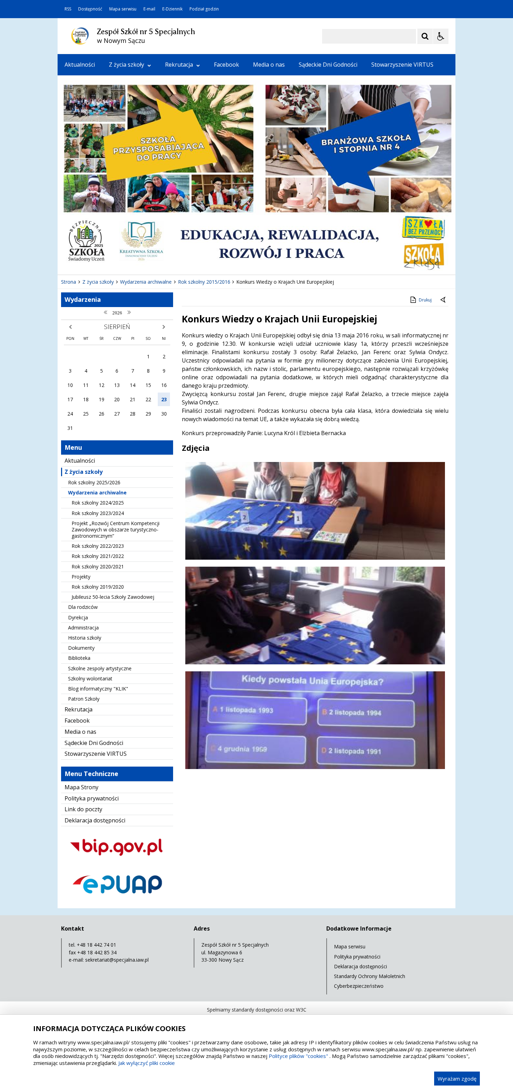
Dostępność (90, 9)
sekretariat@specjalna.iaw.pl (117, 959)
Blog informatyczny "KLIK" (98, 688)
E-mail (149, 9)
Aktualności (80, 64)
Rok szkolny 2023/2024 (98, 513)
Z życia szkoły (126, 64)
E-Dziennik (172, 9)
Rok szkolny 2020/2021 (98, 566)
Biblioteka (79, 658)
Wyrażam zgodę (457, 1078)
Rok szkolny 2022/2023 (98, 546)
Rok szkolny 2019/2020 (98, 586)
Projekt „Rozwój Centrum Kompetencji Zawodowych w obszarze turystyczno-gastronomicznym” (115, 529)
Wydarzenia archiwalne (97, 492)
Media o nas (269, 64)
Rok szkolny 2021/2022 (98, 556)
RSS (68, 9)
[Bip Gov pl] (117, 862)
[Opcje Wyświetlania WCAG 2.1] (440, 36)
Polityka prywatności (92, 798)
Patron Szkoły (83, 698)
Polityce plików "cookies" (298, 1055)
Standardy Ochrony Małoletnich (369, 976)
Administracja (83, 627)
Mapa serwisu (122, 9)
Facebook (226, 64)
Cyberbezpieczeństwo (359, 986)
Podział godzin (204, 9)
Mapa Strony (81, 787)
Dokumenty (81, 647)
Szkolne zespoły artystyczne (100, 668)
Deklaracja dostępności (95, 820)
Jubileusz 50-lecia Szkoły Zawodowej (113, 597)
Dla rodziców (83, 607)
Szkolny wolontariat (90, 678)
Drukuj (425, 300)
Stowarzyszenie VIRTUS (402, 64)
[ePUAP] (117, 899)
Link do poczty (83, 809)
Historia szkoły (84, 637)
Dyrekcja (78, 617)
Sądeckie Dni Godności (328, 64)
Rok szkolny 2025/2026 (94, 482)
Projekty (81, 576)
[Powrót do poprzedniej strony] (443, 300)
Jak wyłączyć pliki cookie (146, 1062)
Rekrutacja (179, 64)
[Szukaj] (425, 36)
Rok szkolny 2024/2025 (98, 502)
